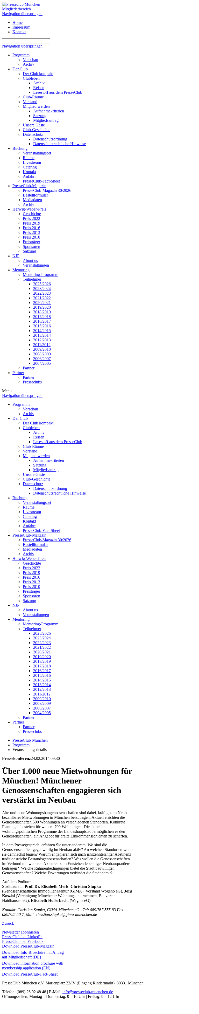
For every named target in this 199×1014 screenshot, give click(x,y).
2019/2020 (42, 307)
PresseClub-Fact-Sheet (41, 181)
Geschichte (32, 214)
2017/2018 (42, 316)
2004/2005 (42, 363)
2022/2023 (42, 293)
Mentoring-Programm (40, 274)
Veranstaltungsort (37, 153)
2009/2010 (42, 349)
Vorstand (30, 101)
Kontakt (19, 32)
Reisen (38, 87)
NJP (15, 256)
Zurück (8, 923)
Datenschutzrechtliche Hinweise (59, 143)
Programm (21, 55)
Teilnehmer (32, 279)
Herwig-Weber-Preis (29, 209)
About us (30, 260)
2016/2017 (42, 321)
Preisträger (31, 242)
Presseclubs (32, 382)
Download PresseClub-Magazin (28, 946)
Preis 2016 (31, 228)
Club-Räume (33, 97)
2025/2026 (42, 284)
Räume (28, 158)
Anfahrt (29, 176)
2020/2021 (42, 302)
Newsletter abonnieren (20, 932)
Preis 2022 (31, 218)
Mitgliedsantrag (46, 120)
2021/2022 (42, 298)
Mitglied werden (36, 106)
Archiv (28, 64)
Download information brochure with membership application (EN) (32, 965)
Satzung (39, 115)
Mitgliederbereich (16, 9)
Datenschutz (33, 134)
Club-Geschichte (36, 129)
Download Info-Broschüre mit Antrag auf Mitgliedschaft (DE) (33, 954)
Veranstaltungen (36, 265)
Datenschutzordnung (50, 139)
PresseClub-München (30, 740)
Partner (28, 368)
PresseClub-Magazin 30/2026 (47, 190)
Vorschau (30, 59)
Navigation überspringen (22, 13)
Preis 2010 (31, 237)
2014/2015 (42, 330)
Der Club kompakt (38, 73)
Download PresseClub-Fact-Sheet (30, 974)
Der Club (20, 69)
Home (17, 22)
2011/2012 (42, 344)
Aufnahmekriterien (48, 111)
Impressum (21, 27)
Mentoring (21, 270)
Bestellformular (35, 195)
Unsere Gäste (34, 125)
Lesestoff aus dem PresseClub (57, 92)
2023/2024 (42, 288)
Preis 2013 (31, 232)
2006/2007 (42, 358)
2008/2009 (42, 354)
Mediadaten (32, 200)
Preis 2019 (31, 223)
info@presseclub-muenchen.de (87, 992)
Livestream (32, 162)
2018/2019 (42, 312)
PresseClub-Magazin (29, 186)
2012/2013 (42, 340)
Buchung (19, 148)
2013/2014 (42, 335)
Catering (30, 167)
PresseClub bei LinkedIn (22, 937)
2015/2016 (42, 326)
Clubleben (31, 78)
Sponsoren (31, 246)
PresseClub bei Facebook (23, 941)
